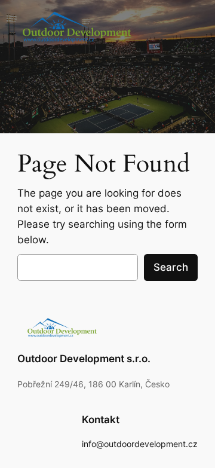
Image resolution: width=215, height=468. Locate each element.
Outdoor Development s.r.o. (83, 359)
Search (170, 267)
